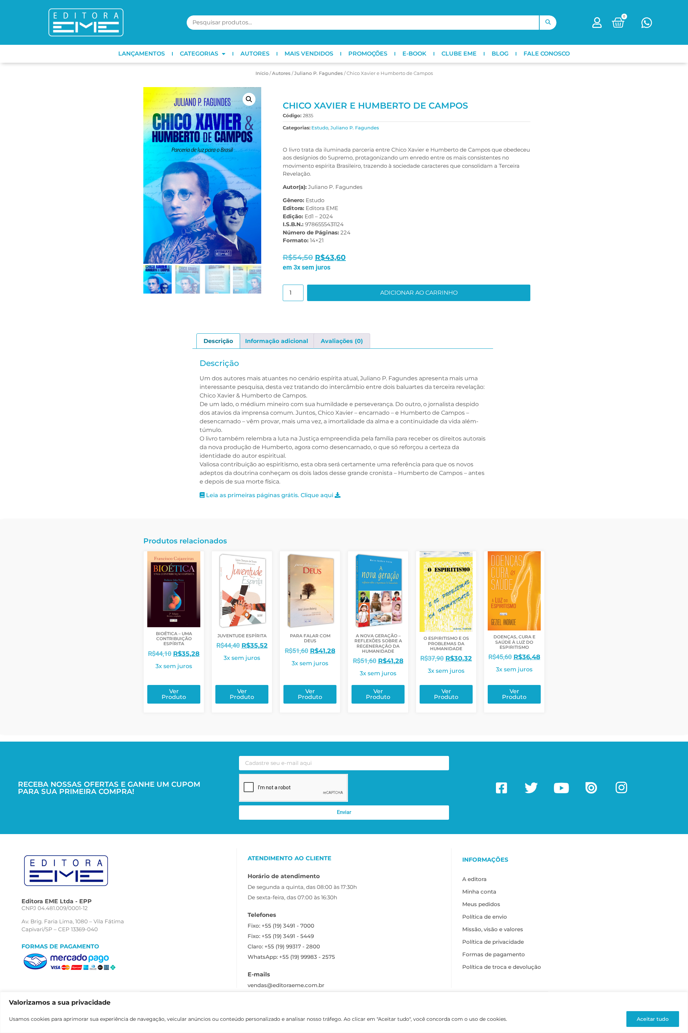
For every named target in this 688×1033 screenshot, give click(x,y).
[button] (249, 99)
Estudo (319, 127)
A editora (474, 879)
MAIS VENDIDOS (309, 53)
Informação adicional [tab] (276, 341)
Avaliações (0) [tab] (342, 341)
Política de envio (484, 916)
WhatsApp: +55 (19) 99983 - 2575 (291, 956)
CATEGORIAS (199, 53)
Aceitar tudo (653, 1019)
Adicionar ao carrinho (419, 292)
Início (261, 73)
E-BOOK (414, 53)
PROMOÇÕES (367, 53)
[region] (344, 1012)
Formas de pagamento (493, 954)
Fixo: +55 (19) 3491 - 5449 (281, 936)
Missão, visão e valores (492, 929)
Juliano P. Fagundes (318, 73)
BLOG (500, 53)
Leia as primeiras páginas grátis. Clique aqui (270, 495)
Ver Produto (174, 694)
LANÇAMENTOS (141, 53)
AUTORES (254, 53)
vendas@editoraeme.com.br (286, 985)
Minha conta (479, 891)
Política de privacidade (493, 941)
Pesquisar (547, 22)
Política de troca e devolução (501, 966)
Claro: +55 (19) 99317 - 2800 (284, 946)
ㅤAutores (281, 73)
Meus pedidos (481, 904)
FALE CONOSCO (547, 53)
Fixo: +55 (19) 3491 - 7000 (281, 925)
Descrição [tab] (218, 341)
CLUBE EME (459, 53)
